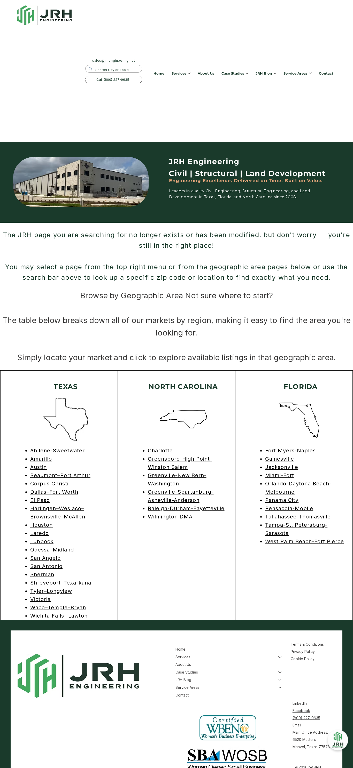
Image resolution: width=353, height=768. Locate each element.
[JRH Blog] (280, 680)
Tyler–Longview (51, 591)
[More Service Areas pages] (310, 73)
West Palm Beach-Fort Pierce (304, 541)
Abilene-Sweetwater (57, 450)
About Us (183, 664)
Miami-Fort (279, 475)
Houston (41, 525)
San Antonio (46, 566)
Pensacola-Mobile (289, 508)
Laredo (39, 533)
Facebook (301, 710)
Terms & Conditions (308, 644)
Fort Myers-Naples (290, 450)
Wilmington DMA (170, 517)
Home (180, 649)
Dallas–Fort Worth (54, 492)
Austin (38, 467)
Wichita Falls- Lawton (59, 616)
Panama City (281, 500)
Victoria (40, 599)
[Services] (280, 657)
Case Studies (186, 672)
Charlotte (160, 450)
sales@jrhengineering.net (113, 60)
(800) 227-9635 (306, 718)
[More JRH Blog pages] (275, 73)
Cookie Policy (302, 659)
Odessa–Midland (52, 550)
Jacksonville (281, 467)
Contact (182, 695)
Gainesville (279, 459)
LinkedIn (300, 703)
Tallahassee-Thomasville (298, 517)
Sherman (42, 574)
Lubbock (41, 541)
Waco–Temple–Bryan (58, 607)
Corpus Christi (49, 484)
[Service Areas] (280, 687)
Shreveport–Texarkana (60, 583)
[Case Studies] (280, 672)
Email (297, 725)
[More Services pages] (189, 73)
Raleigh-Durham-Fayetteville (186, 508)
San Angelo (45, 558)
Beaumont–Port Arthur (60, 475)
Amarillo (41, 459)
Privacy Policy (303, 651)
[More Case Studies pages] (247, 73)
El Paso (40, 500)
